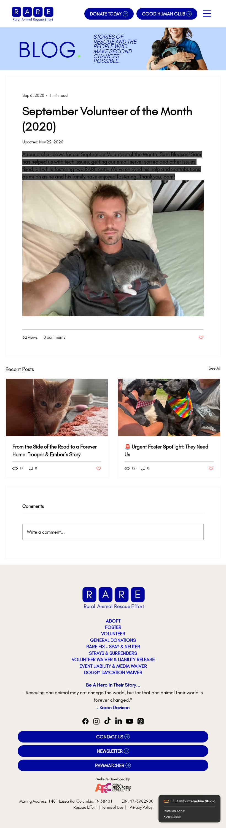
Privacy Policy (140, 807)
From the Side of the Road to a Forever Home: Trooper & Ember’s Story (54, 451)
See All (214, 368)
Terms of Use (112, 807)
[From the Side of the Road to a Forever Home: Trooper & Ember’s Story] (57, 407)
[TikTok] (107, 721)
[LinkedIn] (118, 721)
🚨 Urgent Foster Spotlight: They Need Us (166, 451)
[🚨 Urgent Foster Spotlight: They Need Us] (169, 407)
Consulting (121, 790)
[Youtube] (129, 721)
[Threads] (140, 721)
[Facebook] (85, 721)
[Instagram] (96, 721)
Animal (117, 785)
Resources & (121, 787)
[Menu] (207, 13)
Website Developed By (113, 779)
